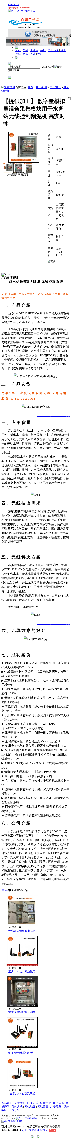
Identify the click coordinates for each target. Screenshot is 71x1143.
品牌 (25, 53)
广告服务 (55, 1106)
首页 (18, 50)
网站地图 (30, 1106)
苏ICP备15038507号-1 (35, 1130)
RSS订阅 (14, 1110)
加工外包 (53, 50)
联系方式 (32, 1102)
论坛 (40, 53)
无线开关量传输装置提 (22, 930)
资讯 (63, 50)
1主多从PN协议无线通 (21, 1093)
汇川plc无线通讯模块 (21, 1052)
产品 (25, 50)
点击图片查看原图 (17, 174)
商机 (43, 50)
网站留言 (42, 1106)
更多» (4, 890)
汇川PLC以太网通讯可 (22, 971)
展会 (18, 53)
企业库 (34, 50)
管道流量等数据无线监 (22, 1012)
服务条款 (58, 1102)
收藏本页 (13, 4)
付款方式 (17, 1106)
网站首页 (6, 1102)
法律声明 (45, 1102)
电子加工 (55, 87)
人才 (33, 53)
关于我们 (19, 1102)
